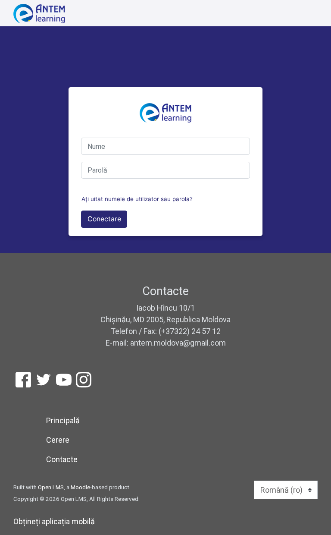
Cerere (57, 439)
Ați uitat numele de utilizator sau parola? (137, 198)
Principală (63, 420)
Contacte (62, 459)
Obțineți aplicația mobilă (54, 521)
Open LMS (51, 487)
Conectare (104, 219)
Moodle (80, 487)
